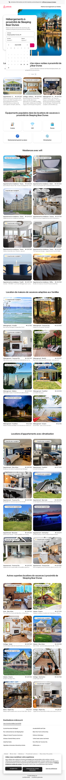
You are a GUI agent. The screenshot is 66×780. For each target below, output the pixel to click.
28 (21, 64)
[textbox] (13, 40)
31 (8, 67)
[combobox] (20, 35)
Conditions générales (37, 777)
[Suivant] (35, 74)
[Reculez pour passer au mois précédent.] (8, 44)
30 (27, 64)
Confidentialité (26, 777)
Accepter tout (13, 768)
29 (24, 64)
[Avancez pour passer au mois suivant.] (27, 44)
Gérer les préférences (51, 768)
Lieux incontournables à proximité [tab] (12, 723)
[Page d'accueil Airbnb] (7, 6)
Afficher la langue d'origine (49, 2)
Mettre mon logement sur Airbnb (51, 7)
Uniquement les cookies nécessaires (32, 769)
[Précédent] (29, 74)
